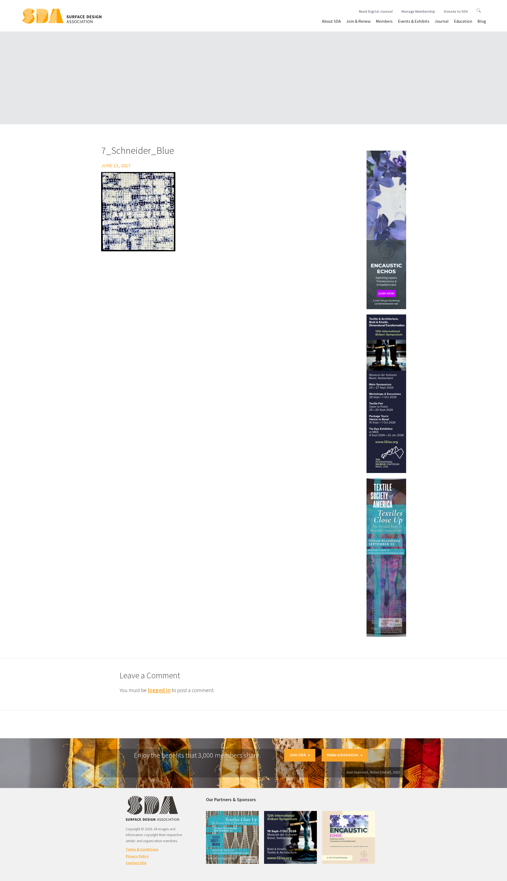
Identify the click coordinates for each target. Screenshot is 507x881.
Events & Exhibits (413, 21)
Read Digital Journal (376, 11)
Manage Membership (418, 11)
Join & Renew (358, 21)
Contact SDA (136, 862)
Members (384, 21)
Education (463, 21)
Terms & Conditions (142, 849)
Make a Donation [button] (342, 754)
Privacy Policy (137, 856)
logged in (159, 690)
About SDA (331, 21)
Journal (442, 21)
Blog (481, 21)
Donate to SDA (456, 11)
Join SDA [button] (297, 754)
